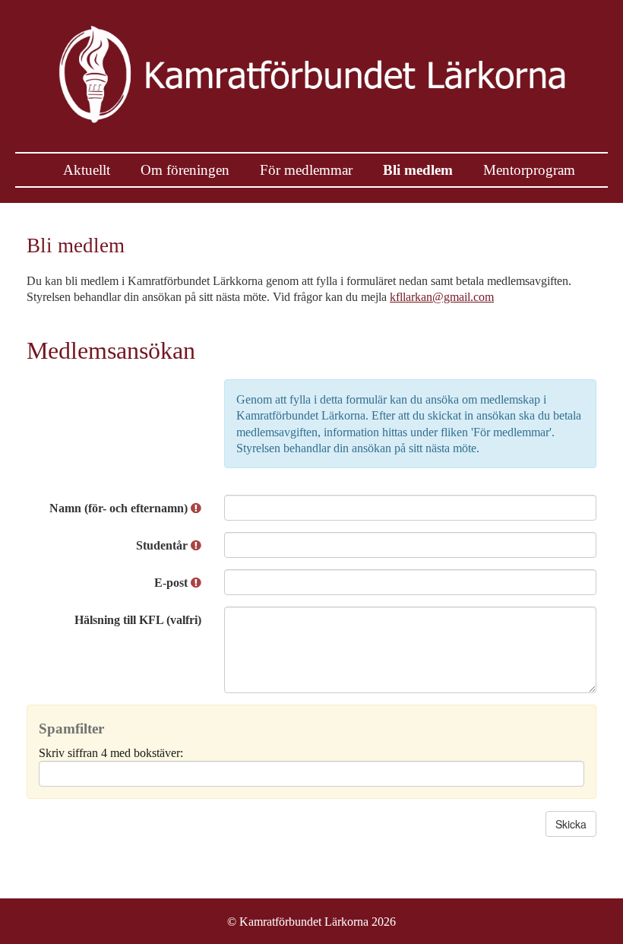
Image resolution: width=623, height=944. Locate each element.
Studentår (163, 545)
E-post (172, 582)
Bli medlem (418, 170)
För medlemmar (306, 170)
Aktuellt (86, 170)
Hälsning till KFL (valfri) (137, 619)
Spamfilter (71, 729)
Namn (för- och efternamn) (120, 508)
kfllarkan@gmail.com (442, 296)
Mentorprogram (529, 170)
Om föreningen (185, 170)
